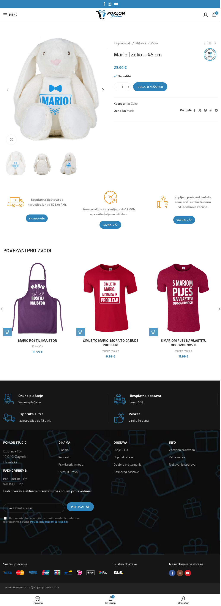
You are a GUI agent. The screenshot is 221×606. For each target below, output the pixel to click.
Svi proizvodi (122, 43)
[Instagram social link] (110, 4)
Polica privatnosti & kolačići (49, 521)
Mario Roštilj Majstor (37, 340)
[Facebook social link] (104, 4)
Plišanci (141, 43)
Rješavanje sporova (182, 464)
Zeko (154, 43)
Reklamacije (177, 457)
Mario (130, 110)
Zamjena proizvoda (182, 450)
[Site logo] (110, 14)
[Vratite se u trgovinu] (210, 43)
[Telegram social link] (216, 110)
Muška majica (110, 351)
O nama (63, 450)
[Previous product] (204, 43)
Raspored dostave (126, 472)
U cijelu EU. (121, 450)
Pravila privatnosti (71, 464)
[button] (7, 89)
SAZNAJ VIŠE (37, 218)
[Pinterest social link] (205, 110)
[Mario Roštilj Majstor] (37, 298)
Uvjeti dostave (124, 457)
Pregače (37, 346)
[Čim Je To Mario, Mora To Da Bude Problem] (110, 298)
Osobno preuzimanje (128, 464)
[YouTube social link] (116, 4)
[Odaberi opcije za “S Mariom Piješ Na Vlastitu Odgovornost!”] (153, 332)
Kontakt (63, 457)
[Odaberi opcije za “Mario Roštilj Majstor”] (7, 332)
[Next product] (215, 43)
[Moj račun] (205, 14)
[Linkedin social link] (210, 110)
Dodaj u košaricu (150, 87)
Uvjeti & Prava (68, 472)
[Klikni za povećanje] (11, 140)
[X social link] (200, 110)
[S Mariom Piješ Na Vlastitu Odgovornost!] (183, 298)
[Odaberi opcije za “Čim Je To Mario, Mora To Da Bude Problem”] (80, 332)
